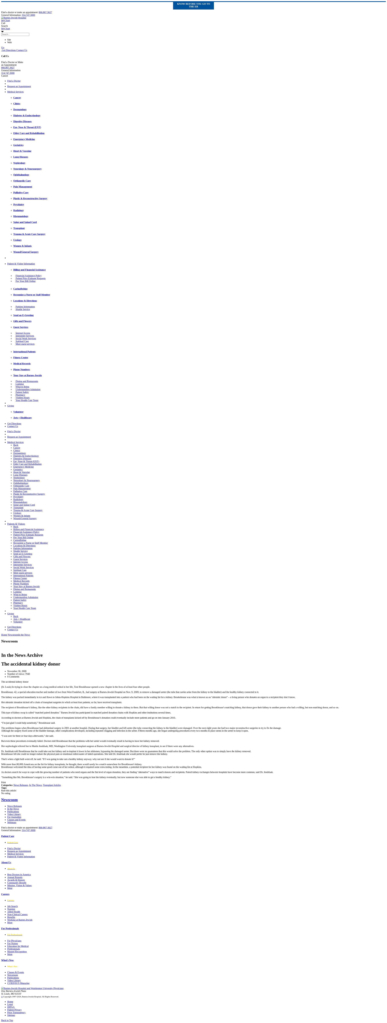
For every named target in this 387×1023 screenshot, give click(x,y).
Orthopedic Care (21, 486)
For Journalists (14, 817)
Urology (17, 513)
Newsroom (9, 800)
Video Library (14, 814)
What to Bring (22, 386)
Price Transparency (16, 1012)
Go (2, 47)
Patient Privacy (14, 1009)
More (9, 888)
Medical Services (15, 92)
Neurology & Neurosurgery (26, 480)
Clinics (16, 450)
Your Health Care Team (27, 400)
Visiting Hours (22, 397)
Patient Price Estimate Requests (31, 278)
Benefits (11, 917)
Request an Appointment (19, 86)
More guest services (25, 344)
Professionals (13, 949)
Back (15, 445)
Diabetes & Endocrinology (26, 456)
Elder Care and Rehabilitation (27, 464)
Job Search (12, 906)
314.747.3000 (28, 15)
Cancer (16, 447)
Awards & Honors (16, 880)
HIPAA (11, 1007)
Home (4, 635)
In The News (35, 785)
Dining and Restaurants (27, 381)
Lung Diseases (20, 475)
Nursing (11, 909)
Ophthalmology (20, 483)
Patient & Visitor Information (21, 263)
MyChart (5, 28)
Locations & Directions (24, 545)
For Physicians (14, 940)
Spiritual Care (22, 341)
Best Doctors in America (19, 874)
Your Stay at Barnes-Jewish (26, 586)
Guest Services (20, 559)
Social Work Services (26, 338)
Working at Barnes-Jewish (19, 920)
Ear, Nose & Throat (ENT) (26, 461)
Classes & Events (15, 972)
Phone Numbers (21, 583)
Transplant (18, 507)
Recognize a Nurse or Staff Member (30, 543)
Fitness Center (20, 578)
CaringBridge (19, 540)
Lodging (20, 384)
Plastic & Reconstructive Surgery (29, 494)
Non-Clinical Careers (17, 914)
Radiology (18, 499)
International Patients (23, 575)
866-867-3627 (45, 827)
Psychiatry (18, 496)
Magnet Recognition (17, 951)
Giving (10, 405)
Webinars (11, 822)
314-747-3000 (28, 830)
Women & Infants (21, 515)
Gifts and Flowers (21, 556)
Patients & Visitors (16, 524)
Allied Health (13, 911)
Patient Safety (22, 392)
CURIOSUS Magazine (18, 983)
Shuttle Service (23, 309)
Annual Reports (14, 877)
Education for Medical (18, 946)
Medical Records (21, 581)
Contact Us (21, 50)
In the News (13, 809)
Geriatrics (18, 469)
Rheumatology (20, 502)
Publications (13, 811)
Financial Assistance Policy (29, 275)
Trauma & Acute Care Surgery (27, 510)
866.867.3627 (45, 12)
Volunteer (18, 622)
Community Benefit (16, 882)
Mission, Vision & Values (19, 885)
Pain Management (22, 488)
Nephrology (19, 477)
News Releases (20, 785)
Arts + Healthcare (21, 619)
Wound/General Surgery (25, 518)
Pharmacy (20, 395)
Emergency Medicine (23, 466)
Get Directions (8, 50)
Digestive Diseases (22, 458)
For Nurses (12, 943)
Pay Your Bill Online (26, 281)
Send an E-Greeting (22, 554)
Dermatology (19, 453)
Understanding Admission (28, 389)
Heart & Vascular (21, 472)
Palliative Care (20, 491)
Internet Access (23, 333)
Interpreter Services (25, 336)
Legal (10, 1004)
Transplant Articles (52, 785)
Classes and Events (16, 819)
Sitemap (11, 1015)
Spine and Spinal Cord (24, 505)
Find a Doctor (14, 81)
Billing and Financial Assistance (28, 529)
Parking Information (25, 306)
